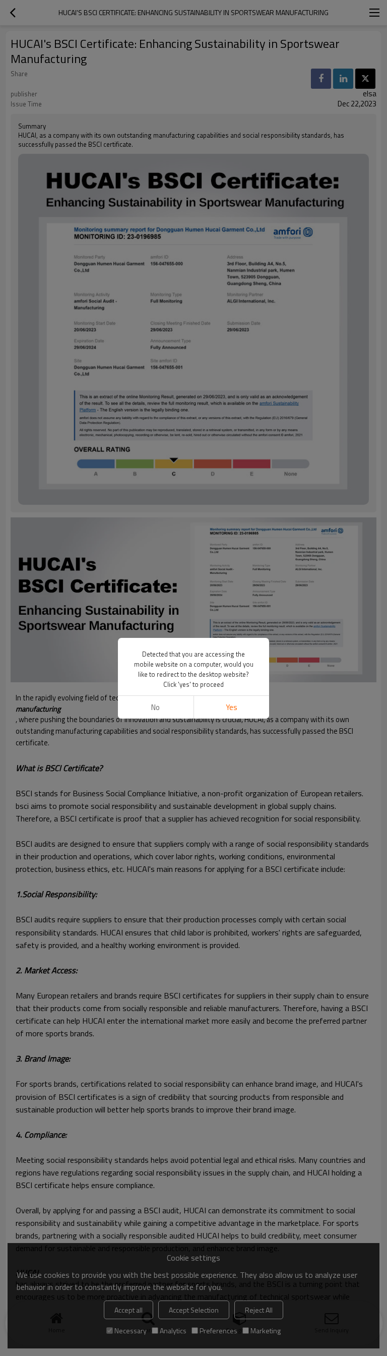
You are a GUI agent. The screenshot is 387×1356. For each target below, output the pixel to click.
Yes (231, 707)
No (155, 707)
